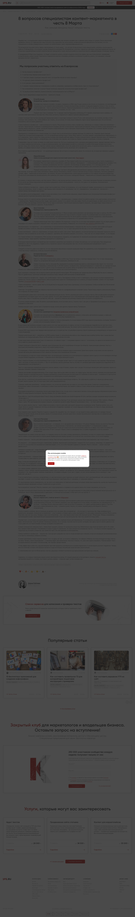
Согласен (51, 463)
